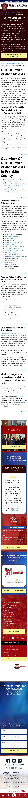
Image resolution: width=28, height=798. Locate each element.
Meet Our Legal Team (14, 447)
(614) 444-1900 (7, 608)
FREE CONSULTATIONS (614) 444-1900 (14, 1)
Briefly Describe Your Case (9, 742)
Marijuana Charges (10, 252)
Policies (10, 786)
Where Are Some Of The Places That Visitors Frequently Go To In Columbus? (15, 186)
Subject (17, 736)
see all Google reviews (18, 509)
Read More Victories (14, 547)
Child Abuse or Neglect (11, 236)
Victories (20, 796)
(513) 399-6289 (7, 625)
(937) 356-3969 (7, 616)
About (8, 796)
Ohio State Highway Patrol (8, 357)
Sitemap (17, 786)
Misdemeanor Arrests (12, 655)
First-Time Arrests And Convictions (11, 651)
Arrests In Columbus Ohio (11, 643)
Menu (3, 796)
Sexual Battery (9, 262)
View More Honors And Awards (14, 591)
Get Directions (14, 631)
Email (3, 736)
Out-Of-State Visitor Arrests (13, 659)
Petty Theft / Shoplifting (11, 254)
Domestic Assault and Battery (13, 242)
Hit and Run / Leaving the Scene (14, 250)
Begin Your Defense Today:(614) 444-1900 (14, 56)
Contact (25, 796)
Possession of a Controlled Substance (16, 256)
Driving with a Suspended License (14, 246)
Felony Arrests (9, 646)
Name (3, 730)
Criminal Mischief (10, 238)
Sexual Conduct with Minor (12, 264)
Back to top (24, 154)
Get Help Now (14, 751)
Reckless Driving (9, 260)
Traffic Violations (9, 268)
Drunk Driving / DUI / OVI (12, 248)
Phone (16, 730)
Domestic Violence (10, 244)
